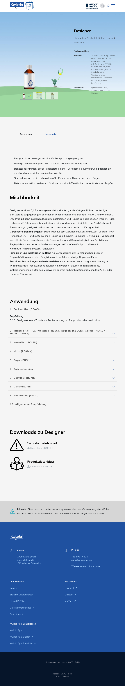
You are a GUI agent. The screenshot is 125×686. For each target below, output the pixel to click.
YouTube (69, 601)
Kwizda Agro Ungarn (20, 637)
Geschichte (15, 614)
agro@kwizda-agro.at (81, 560)
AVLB (77, 662)
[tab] (62, 309)
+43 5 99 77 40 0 (79, 556)
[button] (62, 309)
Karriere (14, 588)
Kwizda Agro (16, 630)
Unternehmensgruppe (21, 607)
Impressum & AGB (65, 662)
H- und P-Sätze (17, 601)
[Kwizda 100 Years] (29, 5)
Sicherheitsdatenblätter (21, 594)
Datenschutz (51, 662)
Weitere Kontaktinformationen (86, 566)
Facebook (70, 588)
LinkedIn (69, 594)
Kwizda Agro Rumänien (22, 643)
